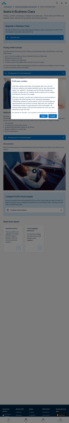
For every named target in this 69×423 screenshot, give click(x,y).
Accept (52, 116)
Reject (44, 116)
